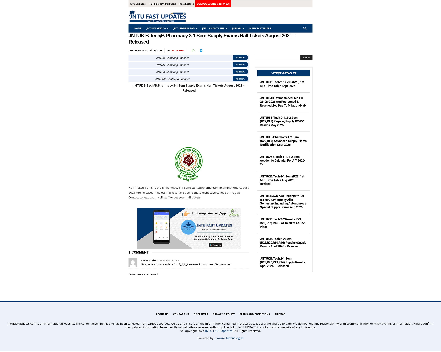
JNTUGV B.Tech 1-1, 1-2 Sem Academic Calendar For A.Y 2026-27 (282, 160)
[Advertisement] (189, 122)
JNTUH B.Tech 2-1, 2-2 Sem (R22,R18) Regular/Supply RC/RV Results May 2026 (282, 121)
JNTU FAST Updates (218, 331)
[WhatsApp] (192, 50)
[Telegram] (200, 50)
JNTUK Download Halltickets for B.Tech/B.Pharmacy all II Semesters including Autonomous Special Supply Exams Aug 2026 (283, 201)
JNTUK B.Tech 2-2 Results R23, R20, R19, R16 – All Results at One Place (282, 222)
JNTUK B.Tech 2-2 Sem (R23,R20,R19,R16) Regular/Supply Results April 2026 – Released (283, 242)
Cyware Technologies (229, 338)
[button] (305, 28)
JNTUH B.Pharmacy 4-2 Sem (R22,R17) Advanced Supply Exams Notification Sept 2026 (283, 140)
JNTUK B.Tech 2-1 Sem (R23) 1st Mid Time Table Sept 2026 (282, 84)
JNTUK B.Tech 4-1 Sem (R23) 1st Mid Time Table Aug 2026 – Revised (282, 180)
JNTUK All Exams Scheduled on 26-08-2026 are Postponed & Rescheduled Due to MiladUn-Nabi (283, 101)
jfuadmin (177, 50)
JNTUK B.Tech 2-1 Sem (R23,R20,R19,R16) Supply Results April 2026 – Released (282, 262)
